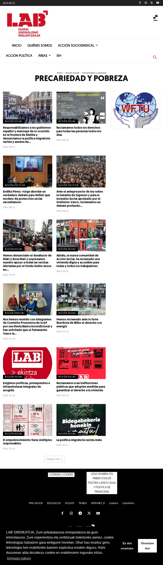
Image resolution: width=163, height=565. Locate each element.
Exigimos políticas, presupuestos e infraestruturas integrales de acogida (26, 387)
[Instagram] (145, 3)
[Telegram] (80, 513)
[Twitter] (151, 3)
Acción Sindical (15, 313)
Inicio (60, 73)
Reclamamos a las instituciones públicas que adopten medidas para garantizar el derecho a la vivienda (80, 387)
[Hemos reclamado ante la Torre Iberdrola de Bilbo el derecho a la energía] (81, 299)
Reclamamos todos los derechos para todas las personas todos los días (78, 131)
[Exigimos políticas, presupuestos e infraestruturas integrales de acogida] (27, 363)
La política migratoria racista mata (79, 440)
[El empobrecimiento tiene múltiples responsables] (27, 420)
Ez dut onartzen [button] (127, 546)
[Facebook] (140, 3)
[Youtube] (157, 3)
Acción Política (15, 185)
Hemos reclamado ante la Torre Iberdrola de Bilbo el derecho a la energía (79, 323)
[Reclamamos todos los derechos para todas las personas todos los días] (81, 108)
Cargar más (52, 459)
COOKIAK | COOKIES (61, 474)
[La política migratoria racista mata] (81, 420)
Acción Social (72, 73)
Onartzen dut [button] (147, 546)
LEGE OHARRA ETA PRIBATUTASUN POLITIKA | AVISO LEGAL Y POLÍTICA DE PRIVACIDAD (102, 483)
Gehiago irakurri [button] (19, 558)
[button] (155, 57)
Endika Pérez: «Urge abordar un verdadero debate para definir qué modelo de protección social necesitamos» (26, 197)
